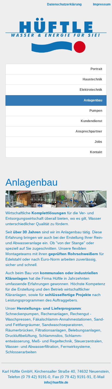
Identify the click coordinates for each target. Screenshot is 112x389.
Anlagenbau (93, 100)
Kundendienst (91, 121)
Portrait (96, 69)
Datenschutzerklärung (64, 4)
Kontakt (96, 152)
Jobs (98, 142)
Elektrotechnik (91, 90)
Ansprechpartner (89, 131)
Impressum (102, 4)
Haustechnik (92, 79)
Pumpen (95, 111)
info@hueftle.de (56, 382)
